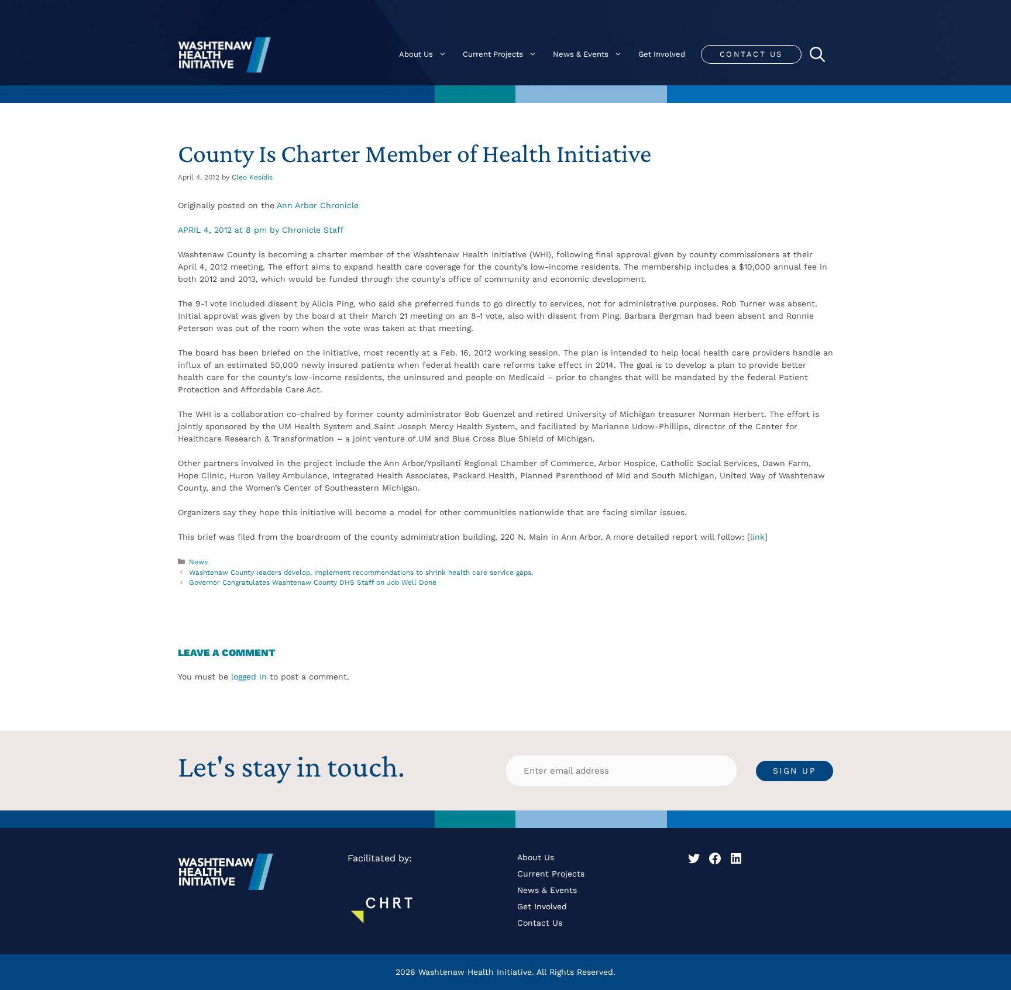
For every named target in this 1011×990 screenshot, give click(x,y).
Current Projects (493, 54)
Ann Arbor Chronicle (318, 205)
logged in (249, 676)
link (757, 536)
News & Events (580, 54)
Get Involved (661, 54)
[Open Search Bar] (817, 54)
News (198, 562)
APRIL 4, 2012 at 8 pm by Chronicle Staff (260, 229)
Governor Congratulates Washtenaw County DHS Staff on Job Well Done (312, 582)
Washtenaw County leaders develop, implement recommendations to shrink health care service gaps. (361, 572)
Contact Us (751, 54)
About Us (416, 54)
